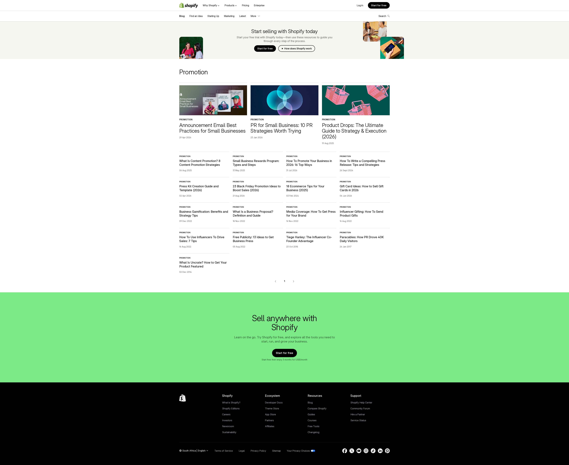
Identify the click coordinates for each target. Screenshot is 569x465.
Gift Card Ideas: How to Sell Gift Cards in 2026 (361, 188)
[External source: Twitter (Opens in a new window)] (351, 450)
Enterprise (259, 5)
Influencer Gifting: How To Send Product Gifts (361, 213)
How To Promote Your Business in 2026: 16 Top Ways (309, 163)
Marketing (229, 16)
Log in (360, 5)
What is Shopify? (231, 402)
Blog (182, 16)
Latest (242, 16)
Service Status (358, 420)
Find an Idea (196, 16)
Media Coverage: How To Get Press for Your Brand (311, 213)
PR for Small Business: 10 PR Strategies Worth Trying (282, 128)
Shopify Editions (231, 408)
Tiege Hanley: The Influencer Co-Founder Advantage (309, 239)
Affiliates (269, 426)
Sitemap (276, 450)
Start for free (378, 5)
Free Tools (313, 426)
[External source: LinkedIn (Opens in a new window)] (380, 450)
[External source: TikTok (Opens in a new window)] (373, 450)
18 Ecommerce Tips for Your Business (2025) (305, 188)
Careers (226, 414)
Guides (311, 414)
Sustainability (229, 432)
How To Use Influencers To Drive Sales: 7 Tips (201, 239)
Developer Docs (274, 402)
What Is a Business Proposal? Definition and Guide (253, 213)
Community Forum (360, 408)
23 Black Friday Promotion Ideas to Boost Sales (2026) (257, 188)
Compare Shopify (317, 408)
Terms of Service (223, 450)
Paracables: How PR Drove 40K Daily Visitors (362, 239)
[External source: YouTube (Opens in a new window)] (359, 450)
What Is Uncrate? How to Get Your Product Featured (203, 264)
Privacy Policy (258, 450)
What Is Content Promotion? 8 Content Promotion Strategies (199, 163)
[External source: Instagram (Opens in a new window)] (366, 450)
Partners (269, 420)
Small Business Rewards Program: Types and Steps (256, 163)
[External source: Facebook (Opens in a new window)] (344, 450)
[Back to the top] (182, 398)
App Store (270, 414)
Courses (312, 420)
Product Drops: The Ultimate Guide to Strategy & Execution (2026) (354, 131)
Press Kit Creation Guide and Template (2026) (199, 188)
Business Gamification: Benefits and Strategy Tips (203, 213)
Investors (227, 420)
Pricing (245, 5)
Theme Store (272, 408)
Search (382, 16)
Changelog (313, 432)
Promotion (185, 119)
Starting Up (213, 16)
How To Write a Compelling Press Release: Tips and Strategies (362, 163)
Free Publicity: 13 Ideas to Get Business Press (253, 239)
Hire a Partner (357, 414)
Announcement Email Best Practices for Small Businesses (212, 128)
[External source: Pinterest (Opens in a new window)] (387, 450)
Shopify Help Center (361, 402)
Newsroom (228, 426)
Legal (242, 450)
